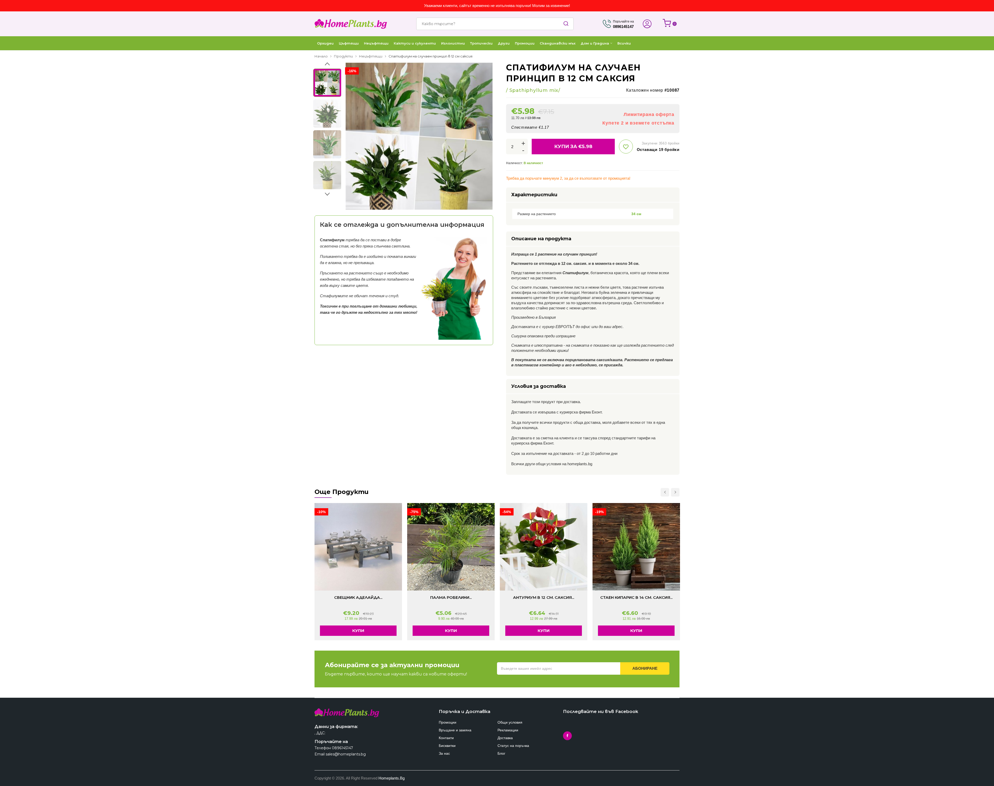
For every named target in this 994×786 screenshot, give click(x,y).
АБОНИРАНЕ (644, 668)
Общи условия (510, 722)
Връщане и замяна (455, 730)
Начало (321, 56)
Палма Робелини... (451, 597)
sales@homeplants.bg (346, 754)
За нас (444, 753)
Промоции (525, 43)
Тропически (481, 43)
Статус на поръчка (513, 746)
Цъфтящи (349, 43)
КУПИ (358, 630)
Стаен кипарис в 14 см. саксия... (636, 597)
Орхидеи (325, 43)
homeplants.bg (391, 778)
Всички (624, 43)
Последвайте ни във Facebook (600, 711)
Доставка (505, 738)
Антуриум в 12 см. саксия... (543, 597)
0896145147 (342, 748)
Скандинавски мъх (557, 43)
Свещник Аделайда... (358, 597)
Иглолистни (453, 43)
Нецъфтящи (376, 43)
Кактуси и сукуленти (415, 43)
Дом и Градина (595, 43)
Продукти (343, 56)
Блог (501, 753)
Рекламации (508, 730)
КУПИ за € (573, 146)
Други (504, 43)
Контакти (446, 738)
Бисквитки (447, 746)
